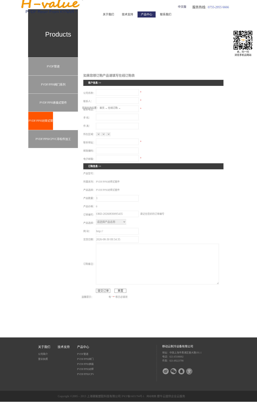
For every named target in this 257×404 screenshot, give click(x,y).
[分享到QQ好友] (184, 371)
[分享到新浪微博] (168, 371)
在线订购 (113, 108)
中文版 (182, 6)
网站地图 (150, 396)
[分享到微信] (176, 371)
